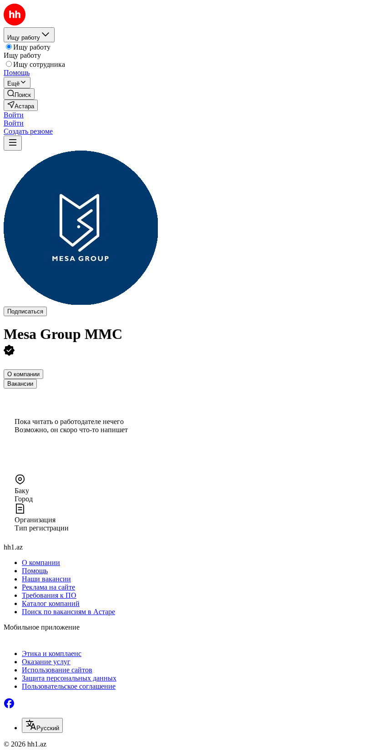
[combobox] (42, 725)
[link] (19, 94)
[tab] (23, 374)
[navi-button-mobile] (13, 143)
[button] (14, 115)
